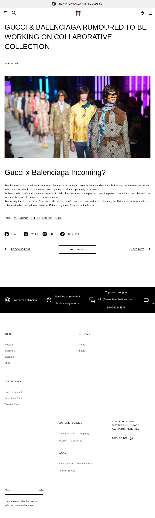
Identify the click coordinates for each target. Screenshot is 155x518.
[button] (14, 13)
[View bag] (150, 13)
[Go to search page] (14, 13)
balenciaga (20, 218)
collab (35, 218)
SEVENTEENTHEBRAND (125, 425)
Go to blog (77, 249)
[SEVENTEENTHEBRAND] (78, 13)
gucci (58, 218)
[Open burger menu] (5, 13)
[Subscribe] (40, 490)
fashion (47, 218)
